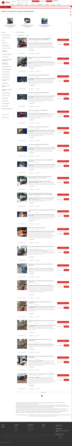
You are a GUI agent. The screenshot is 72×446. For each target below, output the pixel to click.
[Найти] (69, 7)
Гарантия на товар (30, 429)
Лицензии (16, 429)
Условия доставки (30, 428)
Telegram (60, 1)
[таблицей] (70, 32)
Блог (42, 428)
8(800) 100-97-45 (55, 0)
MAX (62, 1)
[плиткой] (67, 32)
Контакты (16, 428)
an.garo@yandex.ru (59, 428)
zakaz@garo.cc (42, 1)
